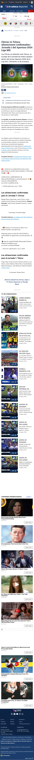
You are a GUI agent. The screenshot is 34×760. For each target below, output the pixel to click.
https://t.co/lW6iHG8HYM (9, 181)
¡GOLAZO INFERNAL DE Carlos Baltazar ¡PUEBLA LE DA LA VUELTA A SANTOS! (25, 388)
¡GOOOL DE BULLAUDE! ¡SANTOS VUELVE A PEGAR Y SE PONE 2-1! (25, 423)
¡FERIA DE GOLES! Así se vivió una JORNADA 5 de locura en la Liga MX (25, 334)
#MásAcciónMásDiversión (9, 243)
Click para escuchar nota (10, 92)
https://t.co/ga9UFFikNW (10, 241)
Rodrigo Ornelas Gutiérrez (13, 87)
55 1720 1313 (20, 731)
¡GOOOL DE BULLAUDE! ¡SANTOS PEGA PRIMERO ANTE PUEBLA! (24, 459)
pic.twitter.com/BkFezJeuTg (9, 183)
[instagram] (14, 714)
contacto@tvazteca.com (22, 729)
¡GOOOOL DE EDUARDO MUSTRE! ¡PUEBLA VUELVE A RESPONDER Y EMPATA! (25, 405)
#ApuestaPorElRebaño (8, 179)
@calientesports (22, 179)
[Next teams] (32, 23)
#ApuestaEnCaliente (25, 241)
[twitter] (12, 714)
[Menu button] (1, 6)
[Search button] (32, 6)
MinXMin (29, 19)
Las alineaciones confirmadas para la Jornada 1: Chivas (17, 100)
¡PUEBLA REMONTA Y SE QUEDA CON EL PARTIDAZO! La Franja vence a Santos (24, 370)
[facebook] (20, 714)
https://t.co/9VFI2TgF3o (20, 233)
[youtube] (17, 714)
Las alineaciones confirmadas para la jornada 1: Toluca (17, 102)
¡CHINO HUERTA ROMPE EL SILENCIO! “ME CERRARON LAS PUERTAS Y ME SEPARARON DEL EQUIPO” (25, 299)
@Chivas (17, 229)
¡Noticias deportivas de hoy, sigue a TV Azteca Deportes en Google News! (17, 282)
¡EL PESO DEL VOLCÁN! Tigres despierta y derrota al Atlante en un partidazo (25, 352)
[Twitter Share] (5, 90)
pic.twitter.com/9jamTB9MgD (10, 245)
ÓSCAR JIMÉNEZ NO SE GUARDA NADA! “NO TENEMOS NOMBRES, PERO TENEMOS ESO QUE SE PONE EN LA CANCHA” (25, 317)
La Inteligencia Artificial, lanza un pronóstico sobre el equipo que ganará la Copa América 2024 (16, 158)
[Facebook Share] (2, 90)
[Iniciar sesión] (32, 2)
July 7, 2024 (18, 186)
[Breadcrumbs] (3, 31)
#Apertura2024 (6, 229)
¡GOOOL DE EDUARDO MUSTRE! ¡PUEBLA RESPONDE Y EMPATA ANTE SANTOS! (25, 441)
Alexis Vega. (6, 268)
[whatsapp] (22, 714)
